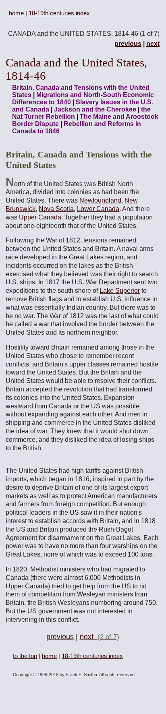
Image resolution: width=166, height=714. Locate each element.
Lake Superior (120, 290)
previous (127, 43)
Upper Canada (40, 217)
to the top (25, 655)
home (16, 13)
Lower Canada (98, 208)
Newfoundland (100, 200)
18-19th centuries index (59, 13)
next (153, 43)
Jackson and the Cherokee (95, 109)
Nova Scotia (56, 208)
